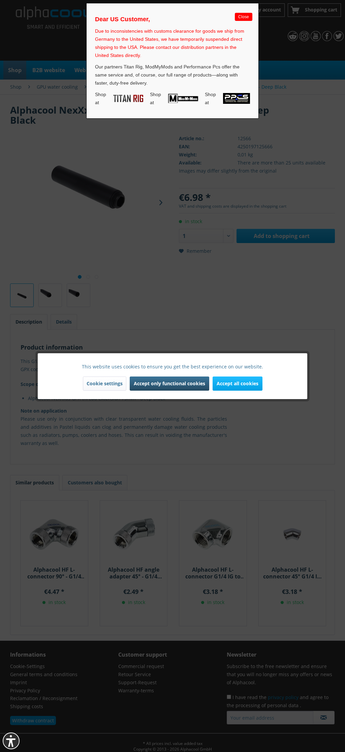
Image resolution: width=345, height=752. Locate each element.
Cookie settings (105, 383)
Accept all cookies (237, 383)
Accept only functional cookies (169, 383)
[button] (11, 741)
